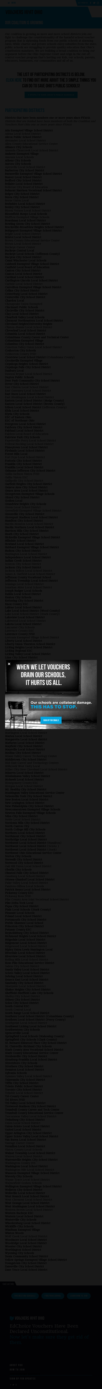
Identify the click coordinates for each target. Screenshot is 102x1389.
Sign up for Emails (51, 720)
